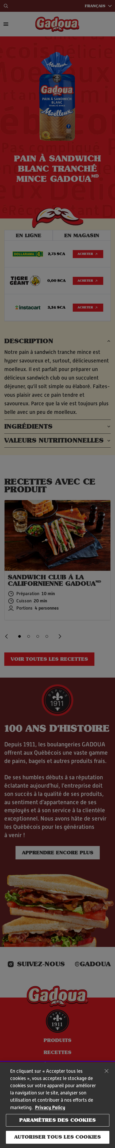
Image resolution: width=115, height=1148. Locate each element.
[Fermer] (106, 1071)
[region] (57, 1105)
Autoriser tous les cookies (57, 1137)
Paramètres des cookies (57, 1120)
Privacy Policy (50, 1107)
